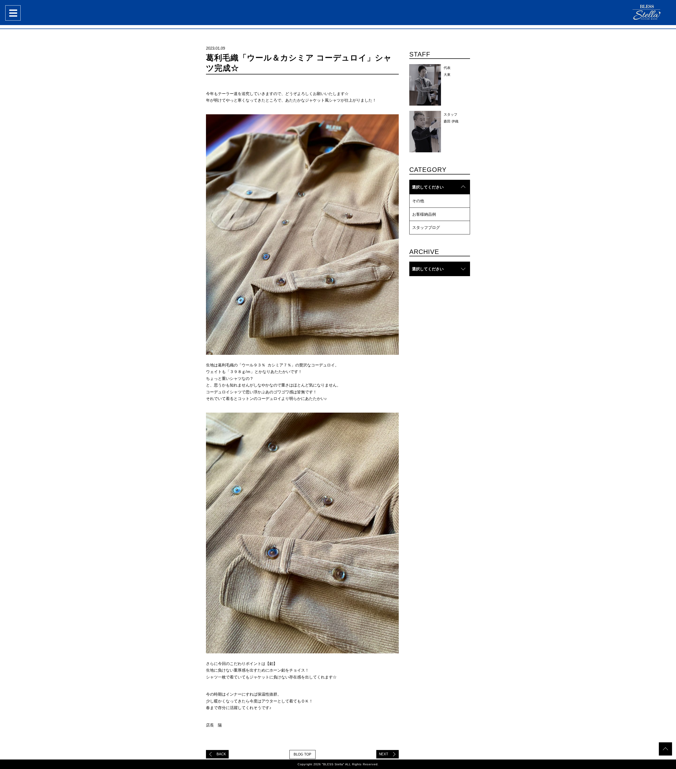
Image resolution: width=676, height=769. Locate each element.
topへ (665, 749)
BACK (221, 754)
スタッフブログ (426, 227)
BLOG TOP (302, 754)
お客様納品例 (424, 214)
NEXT (383, 754)
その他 (418, 201)
